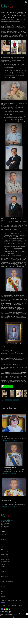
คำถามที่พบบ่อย (4, 547)
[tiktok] (9, 609)
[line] (7, 609)
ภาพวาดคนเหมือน (5, 552)
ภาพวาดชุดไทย (4, 571)
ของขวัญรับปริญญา (5, 557)
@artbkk (3, 381)
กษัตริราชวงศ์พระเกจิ (6, 569)
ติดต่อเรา (3, 544)
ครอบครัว (3, 564)
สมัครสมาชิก (21, 2)
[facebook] (2, 609)
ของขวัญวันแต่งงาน (5, 559)
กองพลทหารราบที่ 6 (19, 303)
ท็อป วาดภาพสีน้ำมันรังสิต (7, 520)
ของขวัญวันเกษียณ (5, 562)
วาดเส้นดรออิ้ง (4, 584)
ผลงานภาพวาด (4, 534)
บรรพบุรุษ (3, 566)
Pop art (3, 586)
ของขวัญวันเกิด (4, 554)
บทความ (3, 542)
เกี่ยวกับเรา (3, 539)
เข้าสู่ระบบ (15, 2)
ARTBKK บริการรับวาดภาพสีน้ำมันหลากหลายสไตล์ (13, 375)
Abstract (3, 591)
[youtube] (4, 609)
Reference (3, 596)
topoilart (5, 528)
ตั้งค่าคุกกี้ (21, 613)
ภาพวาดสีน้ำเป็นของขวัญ (7, 581)
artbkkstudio (5, 526)
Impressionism (4, 589)
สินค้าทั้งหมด (4, 537)
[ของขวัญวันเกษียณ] (14, 47)
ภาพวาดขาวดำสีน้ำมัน (6, 579)
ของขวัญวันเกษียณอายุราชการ (15, 25)
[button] (11, 2)
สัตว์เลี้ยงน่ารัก (4, 576)
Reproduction (4, 594)
